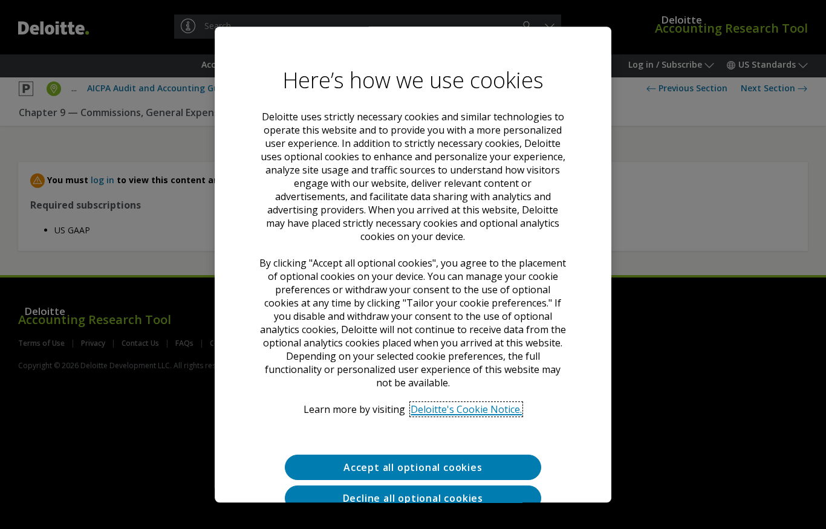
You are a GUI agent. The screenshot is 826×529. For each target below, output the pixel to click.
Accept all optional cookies (413, 467)
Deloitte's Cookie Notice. (466, 409)
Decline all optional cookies (413, 498)
